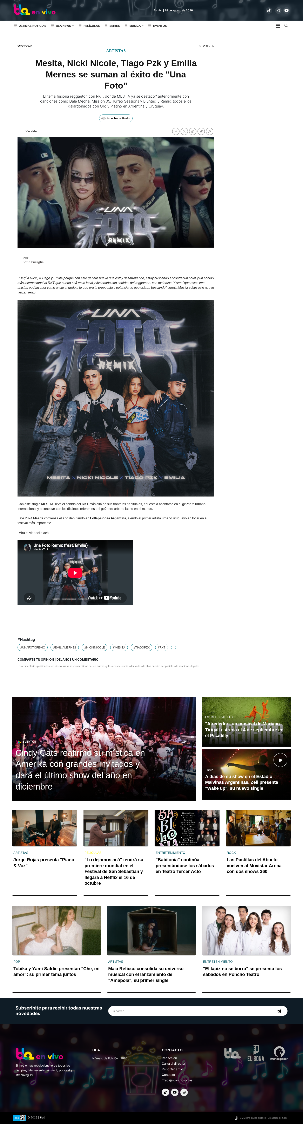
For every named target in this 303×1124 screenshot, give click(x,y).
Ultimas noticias (32, 25)
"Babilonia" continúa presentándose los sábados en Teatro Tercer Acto (185, 865)
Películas (91, 25)
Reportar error (172, 1069)
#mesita (119, 647)
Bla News (64, 25)
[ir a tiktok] (269, 10)
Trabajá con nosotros (177, 1080)
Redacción (169, 1058)
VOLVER (208, 46)
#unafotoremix (32, 647)
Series (114, 25)
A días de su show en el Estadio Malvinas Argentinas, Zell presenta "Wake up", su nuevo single (241, 782)
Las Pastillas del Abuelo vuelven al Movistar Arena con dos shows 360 (254, 865)
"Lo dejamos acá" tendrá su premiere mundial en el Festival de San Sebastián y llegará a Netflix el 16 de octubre (114, 871)
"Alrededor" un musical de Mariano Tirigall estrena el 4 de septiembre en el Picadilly (244, 729)
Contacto (168, 1075)
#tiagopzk (141, 647)
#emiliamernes (64, 647)
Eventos (160, 25)
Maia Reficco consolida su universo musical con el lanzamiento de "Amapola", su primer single (145, 974)
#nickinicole (94, 647)
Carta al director (174, 1064)
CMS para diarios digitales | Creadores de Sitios (264, 1118)
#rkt (161, 647)
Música (135, 25)
